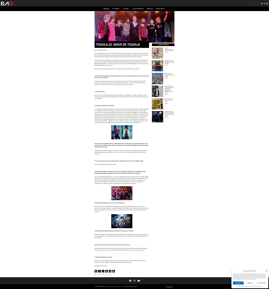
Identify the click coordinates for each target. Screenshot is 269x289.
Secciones (125, 8)
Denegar (250, 283)
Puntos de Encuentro (138, 8)
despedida (101, 274)
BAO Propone (115, 8)
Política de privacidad (250, 286)
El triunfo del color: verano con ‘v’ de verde (169, 100)
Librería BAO (150, 8)
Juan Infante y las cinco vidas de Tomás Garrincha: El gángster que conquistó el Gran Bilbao (169, 89)
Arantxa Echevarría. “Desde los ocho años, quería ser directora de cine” (169, 113)
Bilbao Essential (160, 8)
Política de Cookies (258, 286)
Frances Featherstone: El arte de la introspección (169, 49)
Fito (107, 274)
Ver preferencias (261, 283)
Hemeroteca (106, 8)
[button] (266, 271)
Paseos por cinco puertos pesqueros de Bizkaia (169, 75)
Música (96, 50)
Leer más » (166, 52)
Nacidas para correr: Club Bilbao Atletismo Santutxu (169, 62)
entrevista (105, 274)
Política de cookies (241, 286)
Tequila (110, 274)
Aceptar (238, 283)
